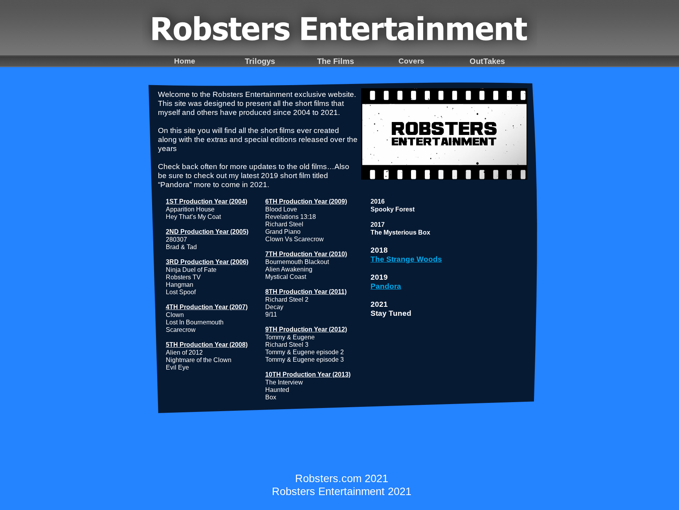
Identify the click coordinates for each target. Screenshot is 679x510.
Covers (411, 61)
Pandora (386, 286)
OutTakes (487, 61)
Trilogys (260, 61)
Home (184, 61)
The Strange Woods (406, 259)
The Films (335, 61)
